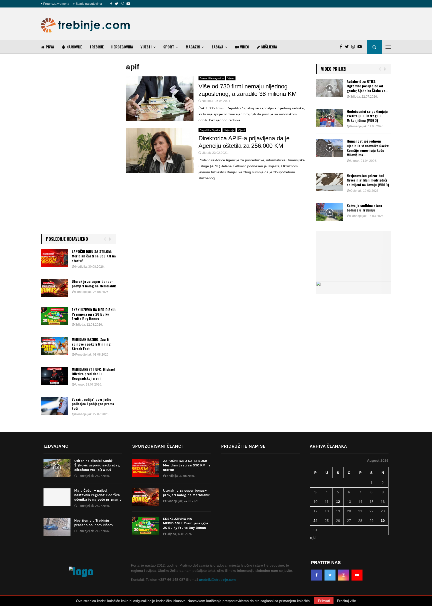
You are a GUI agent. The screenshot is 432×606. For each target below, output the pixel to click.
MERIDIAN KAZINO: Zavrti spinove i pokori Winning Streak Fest (91, 344)
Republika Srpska (210, 130)
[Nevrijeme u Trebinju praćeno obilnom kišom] (57, 527)
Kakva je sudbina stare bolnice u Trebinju (364, 207)
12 (338, 502)
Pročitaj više (346, 601)
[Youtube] (128, 3)
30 (383, 521)
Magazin (193, 46)
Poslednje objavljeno (67, 239)
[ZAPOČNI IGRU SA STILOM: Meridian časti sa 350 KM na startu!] (54, 258)
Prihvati (324, 601)
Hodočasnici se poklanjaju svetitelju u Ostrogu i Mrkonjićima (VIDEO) (367, 116)
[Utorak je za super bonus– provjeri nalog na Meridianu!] (54, 288)
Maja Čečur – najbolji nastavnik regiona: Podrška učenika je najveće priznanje (98, 495)
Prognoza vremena (56, 3)
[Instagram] (122, 3)
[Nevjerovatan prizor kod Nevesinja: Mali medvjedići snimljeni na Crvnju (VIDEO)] (329, 182)
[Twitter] (116, 3)
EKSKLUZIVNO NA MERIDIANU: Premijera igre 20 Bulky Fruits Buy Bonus (94, 314)
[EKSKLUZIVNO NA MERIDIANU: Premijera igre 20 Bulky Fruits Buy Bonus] (54, 316)
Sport (168, 46)
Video (244, 46)
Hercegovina (122, 46)
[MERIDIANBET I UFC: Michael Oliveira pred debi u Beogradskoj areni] (54, 376)
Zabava (217, 46)
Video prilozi (333, 69)
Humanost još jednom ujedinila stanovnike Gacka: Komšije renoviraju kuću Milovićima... (368, 147)
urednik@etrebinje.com (217, 580)
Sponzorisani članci (157, 446)
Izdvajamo (56, 446)
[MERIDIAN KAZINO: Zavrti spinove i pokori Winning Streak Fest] (54, 346)
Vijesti (146, 46)
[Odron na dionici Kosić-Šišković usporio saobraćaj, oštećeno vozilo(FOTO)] (57, 468)
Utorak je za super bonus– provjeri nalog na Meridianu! (94, 283)
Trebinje (97, 46)
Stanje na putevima (89, 3)
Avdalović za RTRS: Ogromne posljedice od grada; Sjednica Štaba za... (367, 86)
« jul (313, 538)
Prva (50, 46)
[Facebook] (111, 3)
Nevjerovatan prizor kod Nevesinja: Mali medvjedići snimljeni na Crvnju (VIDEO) (368, 180)
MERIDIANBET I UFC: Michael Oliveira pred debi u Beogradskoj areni (93, 374)
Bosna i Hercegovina (212, 78)
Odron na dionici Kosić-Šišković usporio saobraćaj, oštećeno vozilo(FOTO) (97, 465)
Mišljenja (269, 46)
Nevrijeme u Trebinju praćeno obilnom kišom (93, 522)
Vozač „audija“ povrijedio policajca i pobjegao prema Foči (93, 404)
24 (316, 521)
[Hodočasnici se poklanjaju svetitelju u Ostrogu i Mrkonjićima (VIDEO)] (329, 118)
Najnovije (74, 46)
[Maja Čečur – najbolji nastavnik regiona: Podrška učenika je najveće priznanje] (57, 497)
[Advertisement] (300, 23)
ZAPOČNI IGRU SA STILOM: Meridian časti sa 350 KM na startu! (94, 256)
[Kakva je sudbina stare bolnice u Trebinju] (329, 212)
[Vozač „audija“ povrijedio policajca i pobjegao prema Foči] (54, 406)
